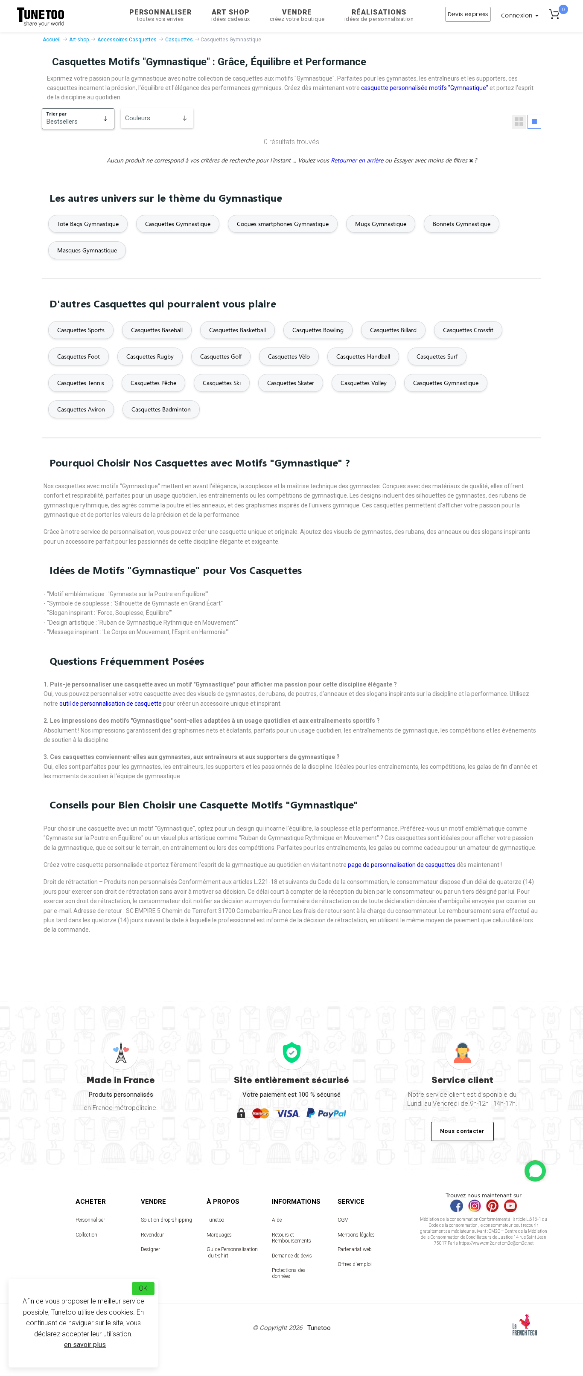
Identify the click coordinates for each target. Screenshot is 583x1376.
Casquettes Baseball (157, 330)
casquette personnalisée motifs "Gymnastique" (424, 87)
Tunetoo (215, 1220)
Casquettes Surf (437, 356)
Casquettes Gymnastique (177, 224)
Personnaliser (160, 15)
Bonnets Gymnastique (461, 224)
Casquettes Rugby (150, 356)
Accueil (52, 40)
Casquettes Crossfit (468, 330)
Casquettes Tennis (80, 383)
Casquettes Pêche (153, 383)
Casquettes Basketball (237, 330)
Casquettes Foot (78, 356)
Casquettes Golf (221, 356)
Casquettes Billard (393, 330)
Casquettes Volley (364, 383)
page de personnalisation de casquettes (401, 864)
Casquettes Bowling (318, 330)
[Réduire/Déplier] (535, 1171)
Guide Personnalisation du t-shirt (232, 1252)
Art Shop (230, 15)
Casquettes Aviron (81, 409)
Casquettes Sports (81, 330)
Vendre (297, 15)
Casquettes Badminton (161, 409)
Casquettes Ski (222, 383)
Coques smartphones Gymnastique (283, 224)
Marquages (219, 1235)
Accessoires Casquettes (127, 40)
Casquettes (179, 40)
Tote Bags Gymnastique (88, 224)
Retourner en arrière (358, 160)
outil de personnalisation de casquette (110, 703)
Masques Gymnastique (87, 250)
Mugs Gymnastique (380, 224)
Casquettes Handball (363, 356)
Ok (143, 1288)
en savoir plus (85, 1345)
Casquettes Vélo (289, 356)
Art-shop (79, 40)
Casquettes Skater (290, 383)
